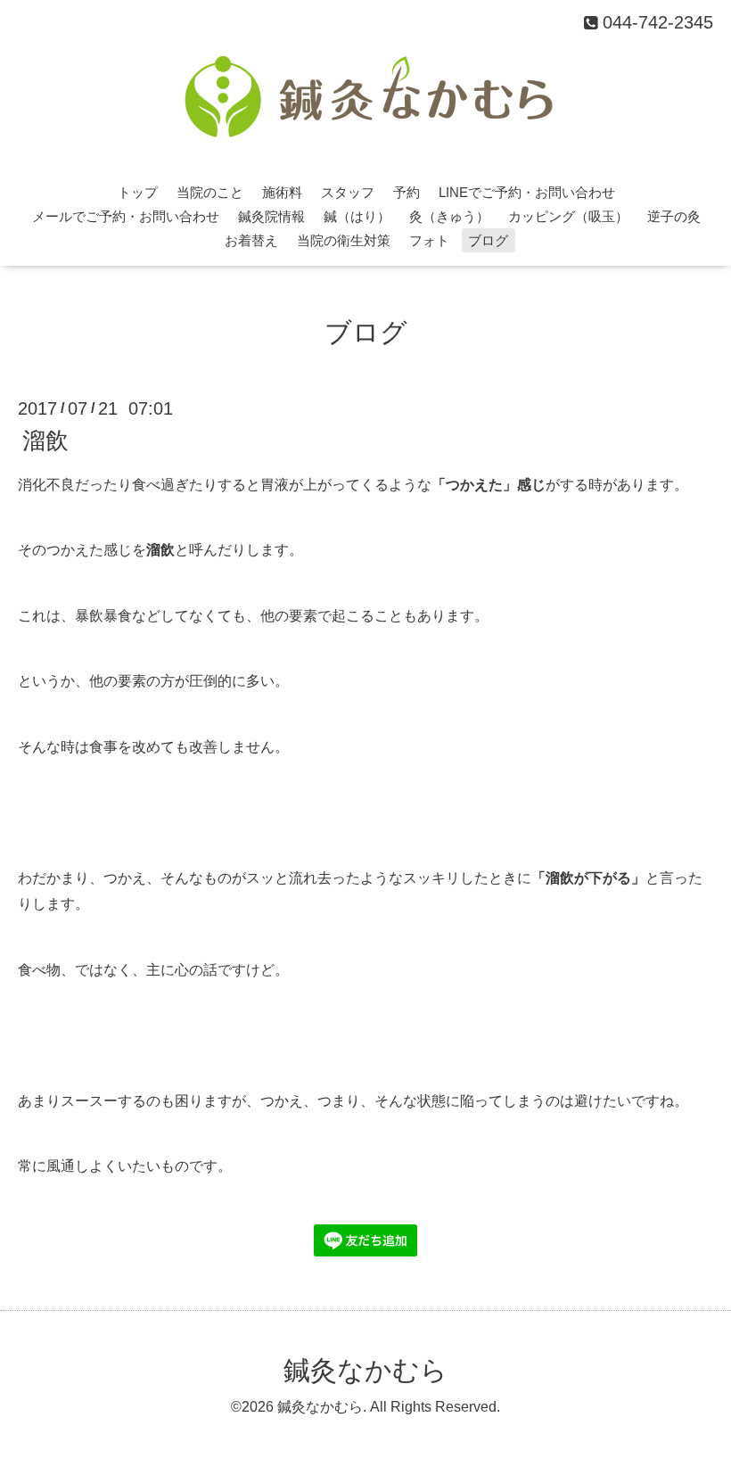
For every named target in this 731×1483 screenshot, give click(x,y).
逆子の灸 (674, 216)
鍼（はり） (357, 216)
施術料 (282, 192)
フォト (429, 240)
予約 (406, 192)
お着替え (251, 240)
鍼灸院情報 (271, 216)
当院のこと (210, 192)
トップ (138, 192)
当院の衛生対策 (343, 240)
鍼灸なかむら (365, 1370)
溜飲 (45, 439)
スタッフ (347, 192)
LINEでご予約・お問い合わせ (527, 192)
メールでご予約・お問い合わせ (125, 216)
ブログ (488, 240)
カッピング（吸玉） (568, 216)
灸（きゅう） (449, 216)
